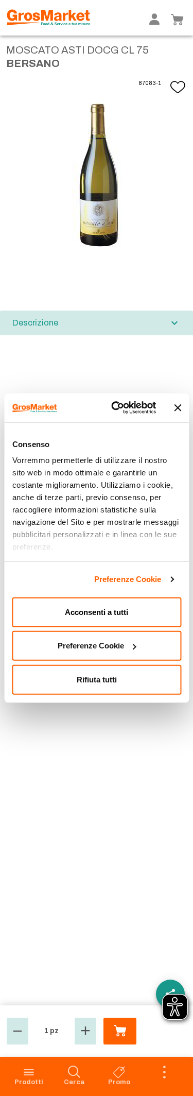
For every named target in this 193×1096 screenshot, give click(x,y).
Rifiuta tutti (97, 679)
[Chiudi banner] (177, 408)
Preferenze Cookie (128, 579)
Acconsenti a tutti (96, 611)
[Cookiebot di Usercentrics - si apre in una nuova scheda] (116, 408)
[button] (17, 1031)
